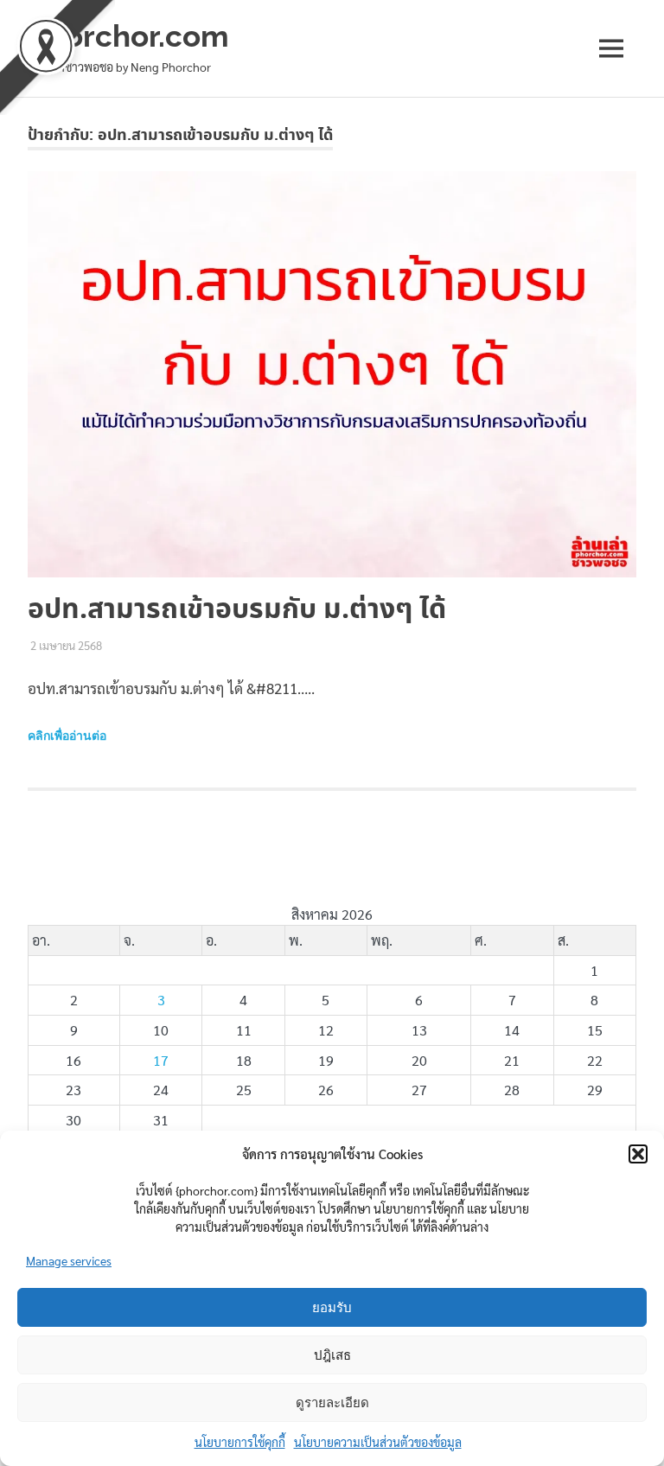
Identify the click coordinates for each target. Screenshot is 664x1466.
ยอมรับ (332, 1308)
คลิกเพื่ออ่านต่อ (67, 736)
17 (161, 1060)
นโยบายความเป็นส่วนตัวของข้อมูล (378, 1442)
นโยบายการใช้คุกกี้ (240, 1442)
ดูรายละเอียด (332, 1403)
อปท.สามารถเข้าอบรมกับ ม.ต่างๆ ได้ (237, 610)
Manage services (69, 1260)
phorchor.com (128, 36)
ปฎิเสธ (332, 1355)
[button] (638, 1154)
